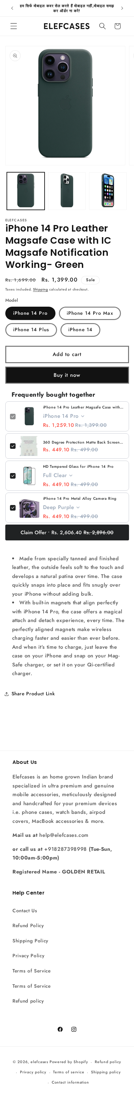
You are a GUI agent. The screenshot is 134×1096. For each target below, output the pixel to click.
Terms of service (68, 1072)
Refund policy (28, 1001)
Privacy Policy (28, 955)
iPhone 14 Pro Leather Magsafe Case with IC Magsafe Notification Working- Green (83, 407)
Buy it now (67, 375)
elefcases (39, 1062)
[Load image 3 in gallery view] (108, 191)
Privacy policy (33, 1072)
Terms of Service (31, 970)
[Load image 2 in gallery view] (67, 191)
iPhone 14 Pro (30, 313)
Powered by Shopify (69, 1062)
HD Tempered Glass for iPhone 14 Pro (78, 466)
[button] (13, 26)
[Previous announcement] (12, 8)
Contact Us (24, 910)
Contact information (70, 1082)
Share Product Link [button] (33, 693)
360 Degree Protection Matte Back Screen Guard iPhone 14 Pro (83, 442)
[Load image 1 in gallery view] (26, 191)
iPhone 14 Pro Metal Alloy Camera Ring (80, 498)
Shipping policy (106, 1072)
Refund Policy (28, 925)
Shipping (40, 289)
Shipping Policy (30, 940)
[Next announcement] (122, 8)
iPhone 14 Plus (31, 329)
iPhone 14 (80, 329)
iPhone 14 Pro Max (90, 313)
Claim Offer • (67, 532)
